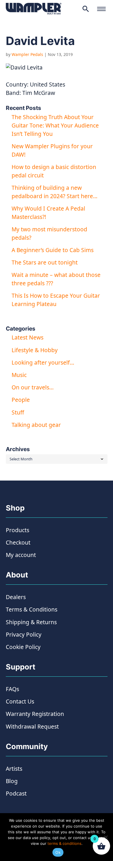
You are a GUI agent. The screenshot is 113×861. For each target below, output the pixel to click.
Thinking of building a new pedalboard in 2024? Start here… (54, 192)
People (21, 400)
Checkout (18, 542)
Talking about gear (36, 425)
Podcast (16, 793)
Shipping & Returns (31, 622)
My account (21, 555)
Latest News (27, 337)
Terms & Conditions (31, 609)
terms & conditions (64, 843)
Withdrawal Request (32, 726)
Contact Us (20, 701)
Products (17, 530)
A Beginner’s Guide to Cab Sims (53, 250)
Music (19, 375)
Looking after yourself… (43, 362)
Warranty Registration (35, 714)
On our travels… (33, 387)
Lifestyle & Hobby (35, 350)
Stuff (18, 412)
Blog (12, 781)
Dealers (16, 597)
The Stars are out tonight (45, 262)
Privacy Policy (23, 634)
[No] (106, 837)
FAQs (12, 689)
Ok (58, 852)
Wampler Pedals (27, 54)
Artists (14, 768)
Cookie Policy (23, 647)
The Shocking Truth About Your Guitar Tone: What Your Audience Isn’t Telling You (55, 125)
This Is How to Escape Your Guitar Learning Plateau (56, 300)
